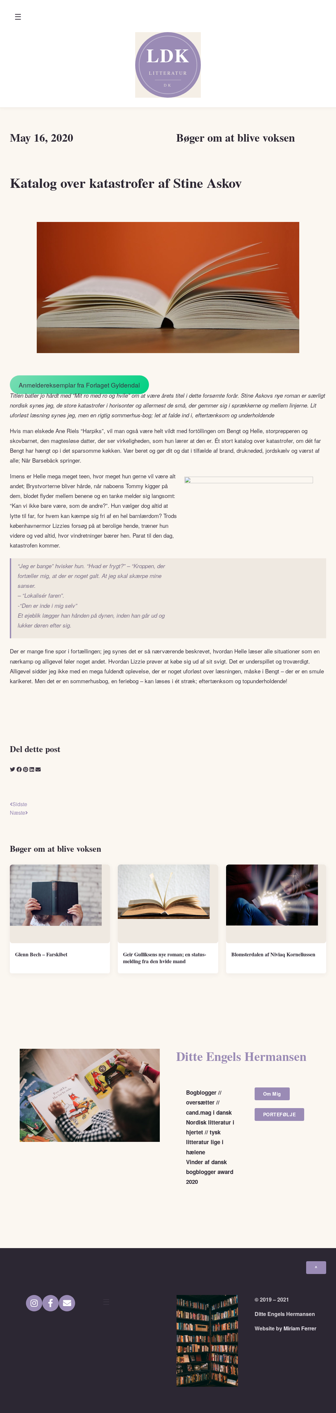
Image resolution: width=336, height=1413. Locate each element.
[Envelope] (67, 1303)
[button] (18, 17)
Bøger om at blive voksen (235, 137)
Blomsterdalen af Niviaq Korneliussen (273, 954)
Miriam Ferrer (300, 1328)
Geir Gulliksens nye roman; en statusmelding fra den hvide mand (164, 957)
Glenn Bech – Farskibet (41, 954)
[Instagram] (34, 1303)
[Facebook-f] (50, 1303)
